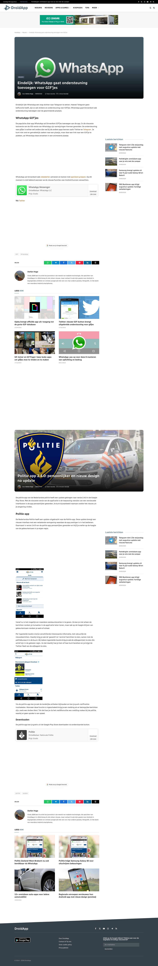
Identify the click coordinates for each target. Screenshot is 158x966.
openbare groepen (78, 177)
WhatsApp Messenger (39, 187)
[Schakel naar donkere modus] (150, 8)
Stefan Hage (29, 94)
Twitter (22, 201)
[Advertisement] (57, 156)
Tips (87, 8)
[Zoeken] (154, 7)
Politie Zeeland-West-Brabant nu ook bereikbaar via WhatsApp (32, 862)
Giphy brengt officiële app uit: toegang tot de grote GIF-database (34, 323)
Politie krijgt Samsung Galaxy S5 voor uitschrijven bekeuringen (76, 862)
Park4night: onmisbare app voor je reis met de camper (50, 2)
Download (93, 191)
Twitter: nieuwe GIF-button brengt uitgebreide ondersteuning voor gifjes (76, 323)
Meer (94, 8)
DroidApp (17, 32)
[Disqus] (57, 398)
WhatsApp (24, 254)
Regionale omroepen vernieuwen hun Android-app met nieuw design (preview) (77, 895)
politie (18, 793)
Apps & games (62, 8)
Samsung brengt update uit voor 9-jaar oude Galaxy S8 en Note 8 (131, 172)
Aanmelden (109, 949)
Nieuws (38, 8)
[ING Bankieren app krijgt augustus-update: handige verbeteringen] (111, 187)
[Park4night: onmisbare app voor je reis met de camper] (111, 161)
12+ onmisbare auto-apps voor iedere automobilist (32, 895)
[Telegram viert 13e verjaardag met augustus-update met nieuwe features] (111, 147)
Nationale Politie (46, 735)
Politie (32, 731)
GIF (17, 254)
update (25, 793)
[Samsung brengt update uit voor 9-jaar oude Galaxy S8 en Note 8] (111, 173)
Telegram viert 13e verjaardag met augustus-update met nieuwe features (131, 147)
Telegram (87, 129)
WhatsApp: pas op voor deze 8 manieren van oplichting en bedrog (77, 358)
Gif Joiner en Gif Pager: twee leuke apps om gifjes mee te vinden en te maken (33, 358)
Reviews (49, 8)
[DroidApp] (16, 8)
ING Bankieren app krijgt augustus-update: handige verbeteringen (130, 186)
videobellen (45, 177)
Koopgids (77, 8)
